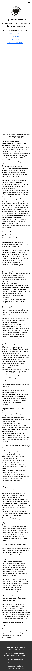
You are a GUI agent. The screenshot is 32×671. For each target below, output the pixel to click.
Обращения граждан (15, 43)
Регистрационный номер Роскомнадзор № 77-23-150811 (15, 654)
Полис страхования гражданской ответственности (15, 661)
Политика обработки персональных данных (15, 667)
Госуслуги (15, 39)
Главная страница (15, 33)
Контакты (15, 36)
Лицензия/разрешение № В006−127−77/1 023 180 (15, 648)
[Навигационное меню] (29, 2)
